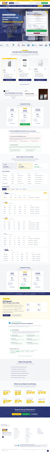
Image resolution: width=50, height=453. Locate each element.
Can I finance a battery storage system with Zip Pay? (18, 377)
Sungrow (13, 189)
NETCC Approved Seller (38, 449)
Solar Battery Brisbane (16, 431)
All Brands (4, 189)
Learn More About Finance (16, 315)
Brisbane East (27, 438)
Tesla (8, 189)
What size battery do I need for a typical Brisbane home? (18, 371)
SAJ (20, 189)
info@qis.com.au (40, 431)
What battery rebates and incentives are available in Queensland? (20, 373)
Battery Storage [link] (6, 7)
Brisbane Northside (28, 436)
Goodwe (17, 189)
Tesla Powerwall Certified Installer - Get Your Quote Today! (37, 0)
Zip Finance (15, 438)
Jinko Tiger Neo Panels (16, 436)
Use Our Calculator (17, 414)
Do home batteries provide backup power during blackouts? (19, 375)
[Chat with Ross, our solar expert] (48, 451)
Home (3, 7)
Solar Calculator (16, 437)
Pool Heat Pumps (27, 431)
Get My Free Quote (37, 30)
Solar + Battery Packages (17, 432)
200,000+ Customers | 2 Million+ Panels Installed (19, 0)
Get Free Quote (44, 3)
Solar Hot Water (27, 430)
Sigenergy (24, 189)
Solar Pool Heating (28, 432)
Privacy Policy (39, 38)
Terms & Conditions (44, 449)
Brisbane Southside (28, 437)
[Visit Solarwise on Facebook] (3, 437)
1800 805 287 (38, 3)
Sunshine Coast (27, 442)
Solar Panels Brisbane (16, 430)
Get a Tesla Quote (9, 79)
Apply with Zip (6, 315)
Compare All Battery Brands (24, 84)
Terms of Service (43, 38)
